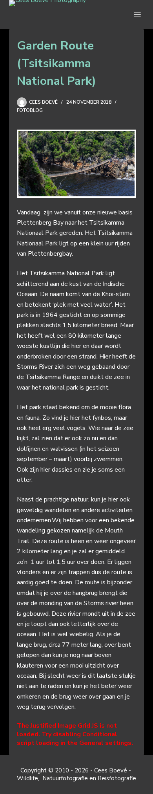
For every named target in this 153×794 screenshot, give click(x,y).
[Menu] (139, 14)
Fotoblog (30, 110)
